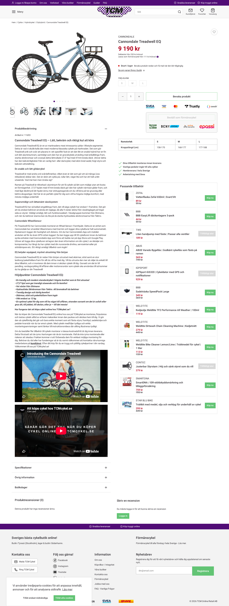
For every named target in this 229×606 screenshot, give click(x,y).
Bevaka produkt (181, 96)
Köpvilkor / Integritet (104, 564)
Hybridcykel (29, 22)
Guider (96, 3)
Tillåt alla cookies (64, 598)
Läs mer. (182, 543)
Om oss (43, 3)
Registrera (203, 571)
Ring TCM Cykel (26, 569)
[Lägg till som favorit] (214, 32)
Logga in (123, 516)
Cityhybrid (40, 22)
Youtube (62, 572)
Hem (14, 22)
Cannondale (126, 36)
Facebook (63, 560)
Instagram (63, 566)
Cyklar (20, 22)
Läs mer (67, 589)
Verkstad (54, 3)
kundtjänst (36, 343)
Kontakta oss (101, 574)
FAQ (105, 3)
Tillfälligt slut (207, 233)
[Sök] (179, 12)
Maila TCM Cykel (27, 561)
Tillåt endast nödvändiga (35, 598)
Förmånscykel (83, 3)
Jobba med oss (102, 584)
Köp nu (210, 198)
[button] (213, 11)
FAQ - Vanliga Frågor (104, 588)
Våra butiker (68, 3)
